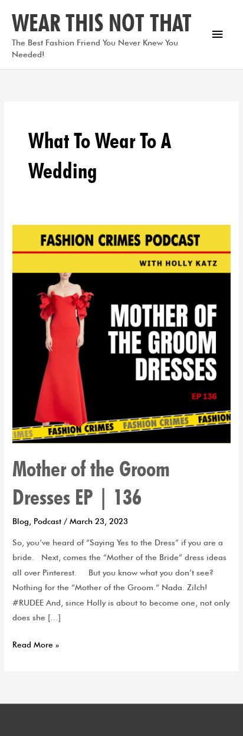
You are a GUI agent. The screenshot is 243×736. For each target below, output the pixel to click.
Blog (20, 521)
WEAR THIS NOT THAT (102, 22)
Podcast (47, 521)
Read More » (35, 643)
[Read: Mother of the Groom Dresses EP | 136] (121, 333)
